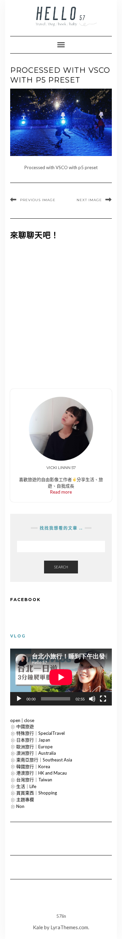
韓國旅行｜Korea (33, 766)
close (29, 720)
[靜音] (92, 698)
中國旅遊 (25, 726)
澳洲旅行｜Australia (36, 753)
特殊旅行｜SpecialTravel (40, 733)
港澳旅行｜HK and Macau (41, 773)
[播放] (19, 698)
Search (61, 567)
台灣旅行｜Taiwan (34, 779)
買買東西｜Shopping (36, 792)
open (15, 720)
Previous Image (38, 200)
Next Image (89, 200)
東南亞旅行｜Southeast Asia (44, 759)
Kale (38, 927)
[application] (61, 677)
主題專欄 (25, 799)
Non (20, 806)
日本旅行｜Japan (33, 740)
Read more (61, 492)
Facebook (25, 599)
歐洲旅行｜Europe (34, 746)
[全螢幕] (103, 698)
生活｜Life (26, 786)
